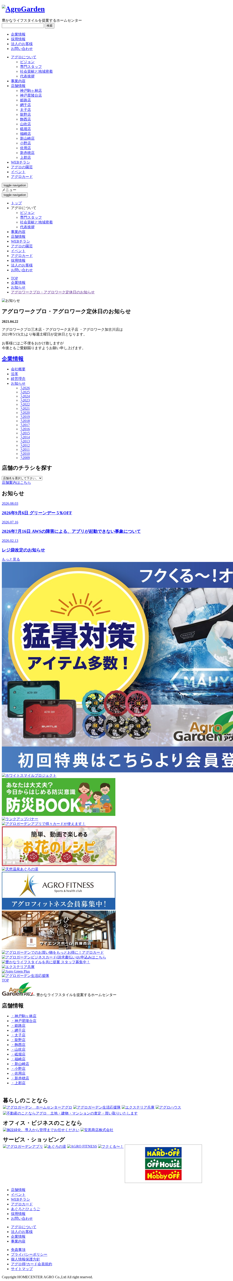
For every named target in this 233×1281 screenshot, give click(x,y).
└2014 (25, 437)
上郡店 (25, 157)
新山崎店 (27, 138)
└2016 (25, 429)
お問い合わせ (22, 49)
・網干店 (18, 1030)
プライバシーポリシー (29, 1254)
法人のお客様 (22, 44)
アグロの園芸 (22, 246)
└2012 (25, 445)
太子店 (25, 110)
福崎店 (25, 134)
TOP (14, 278)
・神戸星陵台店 (23, 1021)
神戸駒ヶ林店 (31, 90)
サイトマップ (22, 1269)
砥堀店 (25, 129)
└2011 (25, 449)
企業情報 (18, 34)
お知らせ (18, 287)
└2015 (25, 433)
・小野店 (18, 1069)
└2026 (25, 388)
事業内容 (18, 232)
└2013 (25, 441)
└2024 (25, 396)
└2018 (25, 421)
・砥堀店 (18, 1054)
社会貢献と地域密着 (36, 71)
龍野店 (25, 114)
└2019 (25, 417)
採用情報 (18, 39)
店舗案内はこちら (16, 482)
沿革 (14, 374)
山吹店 (25, 124)
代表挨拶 (27, 76)
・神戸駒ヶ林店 (23, 1016)
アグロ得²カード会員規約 (31, 1264)
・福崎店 (18, 1059)
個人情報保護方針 (25, 1259)
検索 (50, 25)
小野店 (25, 143)
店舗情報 (18, 236)
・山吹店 (18, 1049)
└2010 (25, 454)
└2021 (25, 408)
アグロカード (22, 256)
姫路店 (25, 100)
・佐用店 (18, 1073)
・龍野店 (18, 1040)
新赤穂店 (27, 153)
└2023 (25, 400)
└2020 (25, 413)
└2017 (25, 425)
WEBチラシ (20, 241)
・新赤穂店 (20, 1078)
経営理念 (18, 379)
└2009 (25, 458)
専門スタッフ (31, 67)
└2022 (25, 404)
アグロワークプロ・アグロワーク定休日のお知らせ (53, 292)
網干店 (25, 105)
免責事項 (18, 1250)
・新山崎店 (20, 1064)
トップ (16, 203)
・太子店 (18, 1035)
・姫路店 (18, 1025)
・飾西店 (18, 1045)
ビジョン (27, 62)
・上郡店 (18, 1083)
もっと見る (11, 559)
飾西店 (25, 119)
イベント (18, 251)
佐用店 (25, 148)
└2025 (25, 392)
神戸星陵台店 (31, 95)
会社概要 (18, 369)
